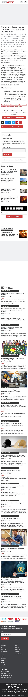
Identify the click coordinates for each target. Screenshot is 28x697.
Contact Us (9, 689)
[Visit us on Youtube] (15, 687)
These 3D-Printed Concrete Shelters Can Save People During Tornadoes (8, 189)
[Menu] (25, 2)
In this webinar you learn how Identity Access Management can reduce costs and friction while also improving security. (13, 301)
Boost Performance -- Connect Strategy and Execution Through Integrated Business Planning (13, 310)
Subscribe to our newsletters (14, 118)
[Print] (2, 122)
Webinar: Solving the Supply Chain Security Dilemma (12, 294)
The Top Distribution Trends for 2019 (11, 518)
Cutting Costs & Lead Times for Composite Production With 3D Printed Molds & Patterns (13, 456)
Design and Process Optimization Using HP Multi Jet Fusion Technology (12, 486)
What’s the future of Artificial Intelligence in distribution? (13, 503)
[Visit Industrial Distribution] (3, 621)
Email (2, 631)
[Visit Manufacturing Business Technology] (17, 621)
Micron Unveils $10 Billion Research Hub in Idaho (8, 179)
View (2, 298)
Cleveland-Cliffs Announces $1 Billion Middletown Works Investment (9, 198)
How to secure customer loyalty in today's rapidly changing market (12, 359)
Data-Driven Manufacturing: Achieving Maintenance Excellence (11, 327)
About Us (3, 689)
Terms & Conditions (8, 691)
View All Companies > (14, 216)
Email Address (6, 147)
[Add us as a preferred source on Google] (20, 122)
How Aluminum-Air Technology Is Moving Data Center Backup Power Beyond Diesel (9, 171)
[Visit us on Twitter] (12, 687)
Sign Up (5, 638)
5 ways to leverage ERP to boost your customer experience (11, 471)
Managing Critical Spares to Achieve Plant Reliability (12, 549)
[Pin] (16, 122)
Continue (7, 154)
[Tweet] (13, 122)
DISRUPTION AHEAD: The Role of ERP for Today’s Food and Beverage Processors (12, 424)
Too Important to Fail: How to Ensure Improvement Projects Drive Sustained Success (11, 598)
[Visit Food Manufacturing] (10, 619)
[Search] (21, 2)
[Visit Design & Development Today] (3, 619)
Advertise (16, 689)
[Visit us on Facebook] (9, 687)
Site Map (15, 692)
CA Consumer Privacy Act (20, 691)
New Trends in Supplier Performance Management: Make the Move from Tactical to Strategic (13, 407)
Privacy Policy (23, 689)
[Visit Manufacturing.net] (10, 621)
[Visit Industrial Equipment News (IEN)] (17, 619)
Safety (4, 230)
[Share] (6, 122)
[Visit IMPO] (24, 619)
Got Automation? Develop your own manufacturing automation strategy (10, 390)
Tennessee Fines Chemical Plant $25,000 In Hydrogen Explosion (9, 234)
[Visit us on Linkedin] (18, 687)
